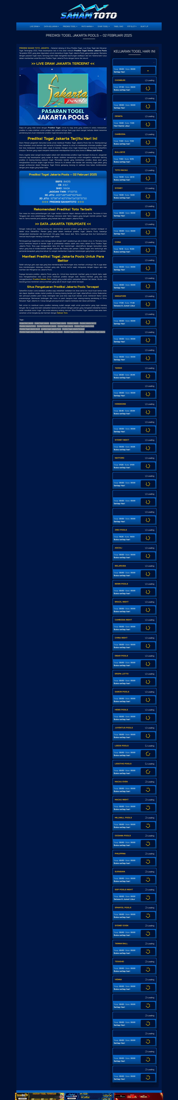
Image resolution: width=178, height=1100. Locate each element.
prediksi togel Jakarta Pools (51, 329)
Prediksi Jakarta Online (28, 326)
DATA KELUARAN (50, 26)
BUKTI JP (144, 26)
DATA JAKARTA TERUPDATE (63, 224)
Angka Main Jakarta (26, 323)
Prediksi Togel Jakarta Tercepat (73, 329)
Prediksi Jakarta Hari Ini (88, 323)
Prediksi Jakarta (72, 323)
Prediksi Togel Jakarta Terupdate (31, 332)
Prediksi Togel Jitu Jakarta (53, 332)
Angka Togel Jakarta (42, 323)
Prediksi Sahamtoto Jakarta (46, 326)
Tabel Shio (118, 26)
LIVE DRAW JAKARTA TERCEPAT (62, 63)
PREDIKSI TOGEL (69, 26)
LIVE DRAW (34, 26)
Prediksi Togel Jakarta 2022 (84, 326)
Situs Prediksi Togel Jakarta (95, 332)
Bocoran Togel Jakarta (58, 323)
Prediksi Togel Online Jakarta (74, 332)
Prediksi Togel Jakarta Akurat (30, 329)
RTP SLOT (131, 26)
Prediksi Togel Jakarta (65, 326)
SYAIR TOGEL (103, 26)
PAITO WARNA (86, 26)
